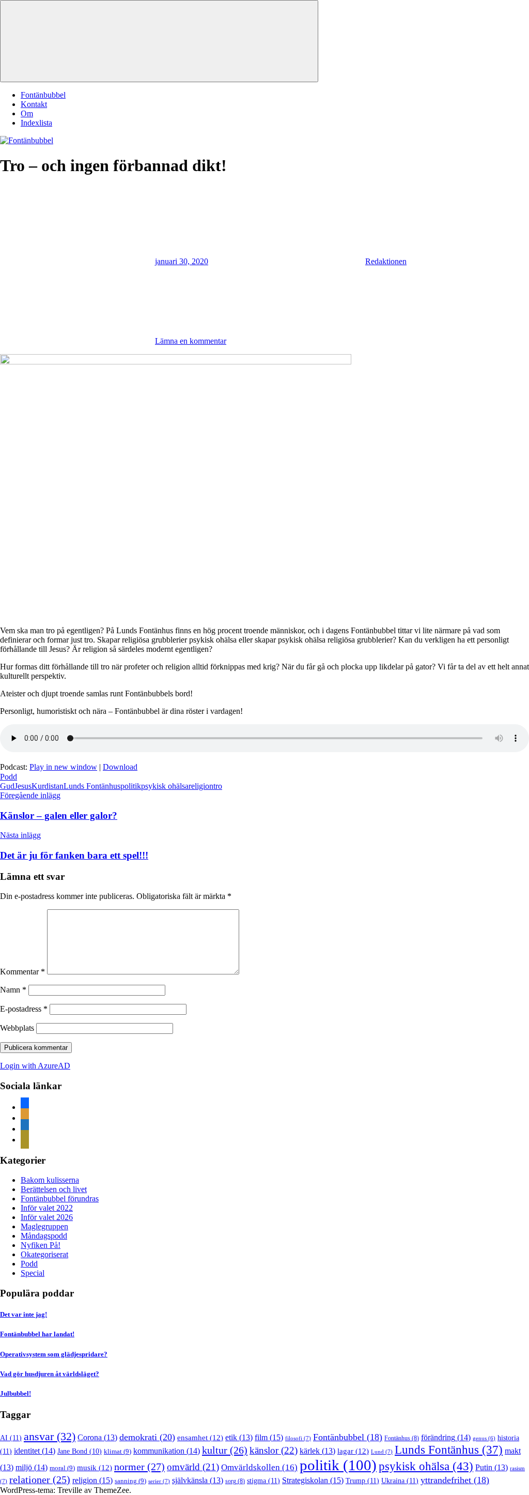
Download (120, 766)
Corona (97, 1437)
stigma (263, 1480)
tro (217, 786)
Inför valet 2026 (47, 1217)
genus (484, 1438)
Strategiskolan (313, 1480)
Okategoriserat (44, 1254)
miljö (31, 1467)
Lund (382, 1451)
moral (62, 1468)
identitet (34, 1450)
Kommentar (22, 971)
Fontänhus (401, 1438)
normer (139, 1466)
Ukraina (399, 1480)
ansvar (49, 1436)
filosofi (298, 1438)
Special (32, 1273)
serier (159, 1481)
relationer (39, 1479)
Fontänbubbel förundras (60, 1198)
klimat (117, 1451)
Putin (491, 1467)
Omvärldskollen (259, 1467)
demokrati (147, 1437)
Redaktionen (386, 261)
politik (130, 786)
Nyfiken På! (40, 1245)
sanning (130, 1481)
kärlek (317, 1450)
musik (94, 1467)
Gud (7, 786)
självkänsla (197, 1480)
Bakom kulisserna (50, 1180)
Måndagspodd (44, 1235)
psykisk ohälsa (165, 786)
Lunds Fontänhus (92, 786)
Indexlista (36, 122)
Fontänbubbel (43, 94)
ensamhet (200, 1437)
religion (201, 786)
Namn (13, 989)
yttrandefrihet (455, 1480)
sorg (235, 1481)
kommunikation (166, 1450)
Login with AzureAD (35, 1065)
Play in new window (63, 766)
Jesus (23, 786)
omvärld (193, 1466)
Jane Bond (79, 1451)
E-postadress (24, 1008)
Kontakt (34, 104)
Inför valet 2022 (47, 1207)
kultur (224, 1450)
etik (239, 1437)
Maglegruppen (44, 1226)
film (269, 1437)
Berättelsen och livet (54, 1189)
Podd (8, 776)
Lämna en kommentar (190, 341)
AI (11, 1437)
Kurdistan (48, 786)
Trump (362, 1480)
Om (27, 113)
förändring (446, 1437)
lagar (353, 1451)
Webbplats (17, 1028)
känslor (274, 1450)
